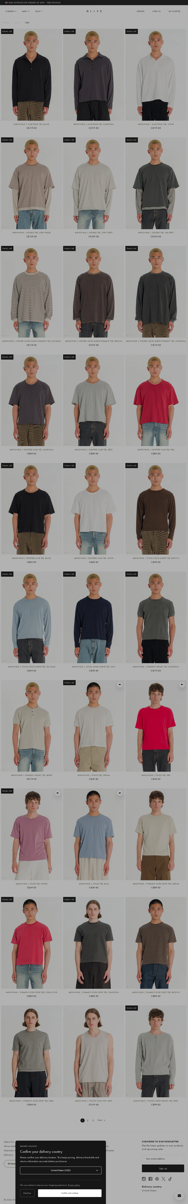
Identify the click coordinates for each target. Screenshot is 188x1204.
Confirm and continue (69, 1193)
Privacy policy (74, 1185)
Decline (27, 1193)
